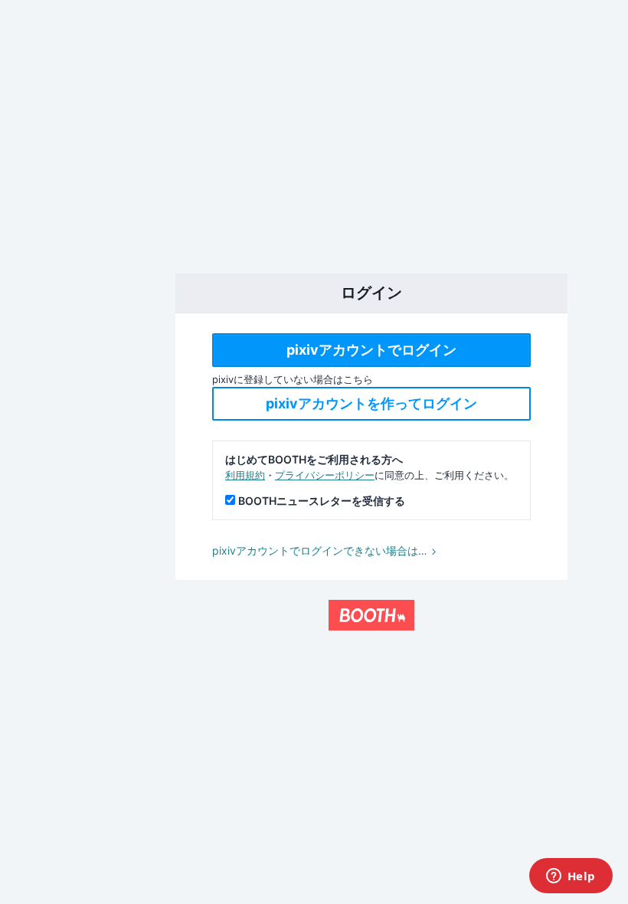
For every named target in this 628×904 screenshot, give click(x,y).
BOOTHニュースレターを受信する (321, 500)
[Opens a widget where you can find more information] (570, 877)
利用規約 (245, 475)
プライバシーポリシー (325, 475)
